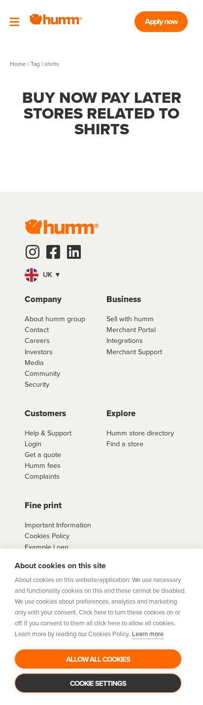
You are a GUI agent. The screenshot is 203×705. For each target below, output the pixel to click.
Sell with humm (130, 318)
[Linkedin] (74, 252)
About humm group (55, 318)
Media (34, 362)
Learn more (148, 634)
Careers (37, 340)
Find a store (124, 443)
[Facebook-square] (53, 252)
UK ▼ (51, 274)
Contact (37, 329)
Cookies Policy (47, 535)
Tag (35, 64)
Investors (39, 351)
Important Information (58, 525)
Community (42, 373)
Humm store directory (140, 433)
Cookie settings (98, 683)
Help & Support (48, 433)
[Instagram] (32, 252)
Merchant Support (134, 351)
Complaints (42, 476)
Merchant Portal (131, 329)
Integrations (124, 340)
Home (18, 64)
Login (33, 443)
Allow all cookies (98, 659)
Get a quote (43, 454)
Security (37, 384)
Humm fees (43, 465)
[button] (101, 275)
